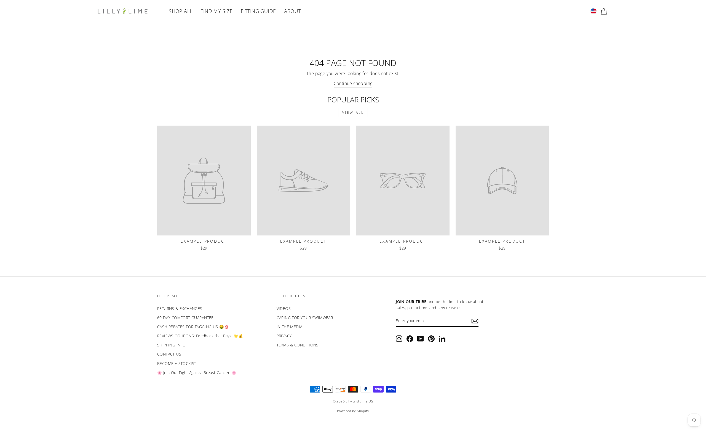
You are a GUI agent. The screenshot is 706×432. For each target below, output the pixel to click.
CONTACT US (169, 354)
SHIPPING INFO (171, 345)
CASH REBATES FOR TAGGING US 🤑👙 (193, 326)
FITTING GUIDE (258, 11)
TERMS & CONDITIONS (298, 345)
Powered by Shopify (353, 411)
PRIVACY (284, 335)
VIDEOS (284, 308)
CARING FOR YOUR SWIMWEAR (305, 317)
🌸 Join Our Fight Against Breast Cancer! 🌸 (196, 372)
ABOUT (292, 11)
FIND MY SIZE (216, 11)
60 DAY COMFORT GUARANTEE (185, 317)
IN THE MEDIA (290, 326)
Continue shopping (353, 83)
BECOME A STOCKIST (176, 363)
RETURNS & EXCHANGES (179, 308)
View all (353, 112)
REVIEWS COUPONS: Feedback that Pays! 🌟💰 (200, 335)
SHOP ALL (180, 11)
